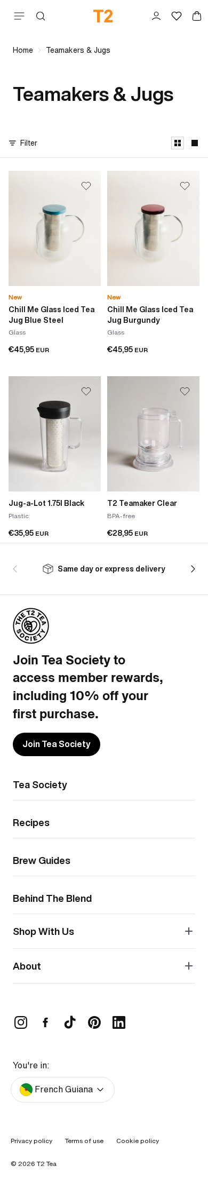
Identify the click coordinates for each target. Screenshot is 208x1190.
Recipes (31, 822)
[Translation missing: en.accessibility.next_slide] (190, 568)
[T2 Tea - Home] (103, 16)
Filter (28, 142)
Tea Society (40, 784)
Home (23, 50)
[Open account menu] (156, 16)
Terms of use (84, 1140)
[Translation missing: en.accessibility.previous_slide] (17, 568)
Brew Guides (41, 860)
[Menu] (17, 16)
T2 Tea (47, 1163)
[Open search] (40, 16)
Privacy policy (31, 1140)
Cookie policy (137, 1140)
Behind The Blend (52, 898)
